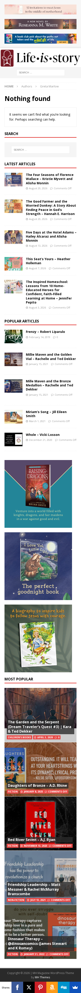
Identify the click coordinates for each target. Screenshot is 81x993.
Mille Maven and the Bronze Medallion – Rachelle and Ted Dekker (49, 385)
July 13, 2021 (38, 900)
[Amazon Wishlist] (52, 987)
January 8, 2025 (33, 791)
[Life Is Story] (40, 64)
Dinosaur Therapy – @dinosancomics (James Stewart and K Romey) (37, 943)
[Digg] (63, 987)
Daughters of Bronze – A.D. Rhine (37, 785)
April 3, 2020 (45, 737)
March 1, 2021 (37, 421)
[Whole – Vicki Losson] (13, 439)
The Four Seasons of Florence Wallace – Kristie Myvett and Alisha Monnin (50, 179)
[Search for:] (40, 72)
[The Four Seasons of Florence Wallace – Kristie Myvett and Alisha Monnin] (13, 179)
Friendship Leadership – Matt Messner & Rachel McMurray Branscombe (34, 889)
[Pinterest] (40, 987)
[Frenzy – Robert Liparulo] (13, 336)
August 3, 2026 (37, 307)
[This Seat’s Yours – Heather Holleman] (13, 264)
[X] (29, 987)
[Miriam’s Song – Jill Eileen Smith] (13, 416)
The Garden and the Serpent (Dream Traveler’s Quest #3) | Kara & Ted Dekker (39, 727)
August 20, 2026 (38, 188)
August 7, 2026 (37, 268)
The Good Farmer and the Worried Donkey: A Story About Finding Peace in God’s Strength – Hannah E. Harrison (51, 207)
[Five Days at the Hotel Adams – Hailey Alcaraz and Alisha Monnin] (13, 237)
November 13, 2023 (35, 845)
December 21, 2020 (40, 440)
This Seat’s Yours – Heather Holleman (48, 261)
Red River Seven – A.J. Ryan (31, 839)
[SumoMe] (75, 987)
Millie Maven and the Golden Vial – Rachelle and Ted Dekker (51, 356)
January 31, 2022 (34, 954)
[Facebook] (17, 987)
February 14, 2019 (39, 337)
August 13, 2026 (38, 245)
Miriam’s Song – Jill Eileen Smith (46, 414)
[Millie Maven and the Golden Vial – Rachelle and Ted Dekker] (13, 359)
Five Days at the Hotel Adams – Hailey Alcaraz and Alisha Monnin (51, 236)
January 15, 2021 (38, 364)
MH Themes (42, 977)
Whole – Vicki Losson (43, 434)
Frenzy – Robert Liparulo (45, 331)
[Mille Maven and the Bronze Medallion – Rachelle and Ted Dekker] (13, 386)
